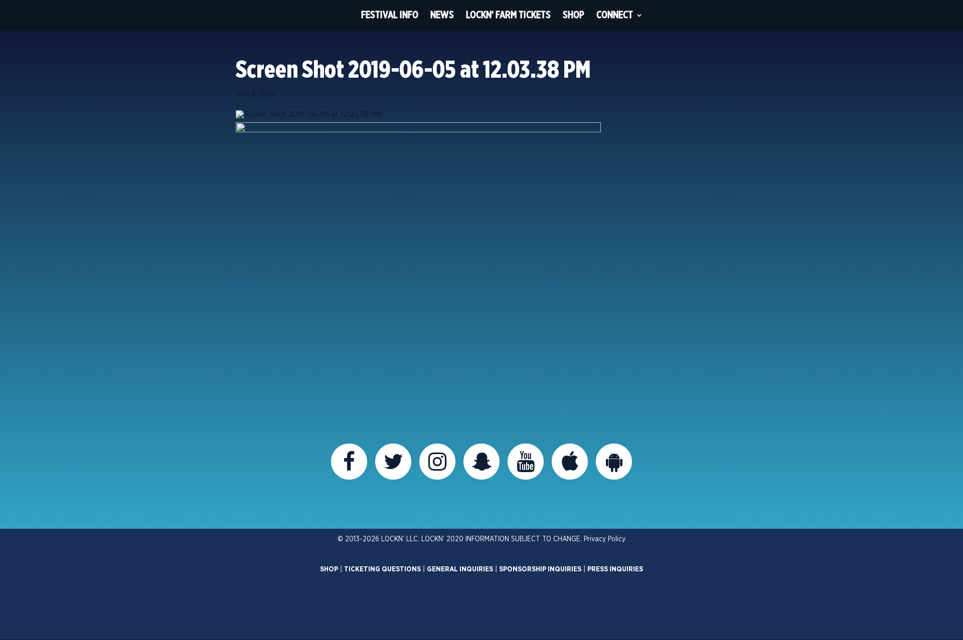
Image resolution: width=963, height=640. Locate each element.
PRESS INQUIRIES (615, 569)
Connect (614, 15)
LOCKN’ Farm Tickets (508, 15)
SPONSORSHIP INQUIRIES (540, 569)
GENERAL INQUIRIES (460, 569)
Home (336, 15)
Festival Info (389, 15)
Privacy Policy (604, 539)
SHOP (329, 569)
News (442, 15)
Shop (573, 15)
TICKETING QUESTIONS (382, 569)
